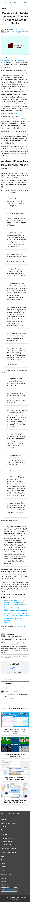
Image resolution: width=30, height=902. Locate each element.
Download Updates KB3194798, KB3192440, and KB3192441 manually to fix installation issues (15, 603)
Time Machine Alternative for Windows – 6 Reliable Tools (15, 778)
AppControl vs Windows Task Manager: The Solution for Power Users (15, 731)
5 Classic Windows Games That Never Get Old (15, 755)
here (15, 113)
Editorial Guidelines (7, 838)
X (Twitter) (13, 813)
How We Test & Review (7, 845)
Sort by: (16, 688)
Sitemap (3, 882)
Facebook (9, 813)
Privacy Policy (5, 885)
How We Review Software (8, 848)
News (2, 857)
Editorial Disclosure (7, 842)
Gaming (3, 867)
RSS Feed (4, 878)
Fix (2, 860)
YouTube (18, 813)
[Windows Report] (10, 2)
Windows (3, 8)
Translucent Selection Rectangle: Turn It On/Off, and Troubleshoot (15, 801)
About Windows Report (8, 823)
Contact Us (4, 827)
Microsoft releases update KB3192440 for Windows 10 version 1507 (16, 621)
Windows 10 (5, 60)
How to (3, 863)
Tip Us (3, 830)
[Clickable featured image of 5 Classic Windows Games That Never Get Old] (15, 744)
